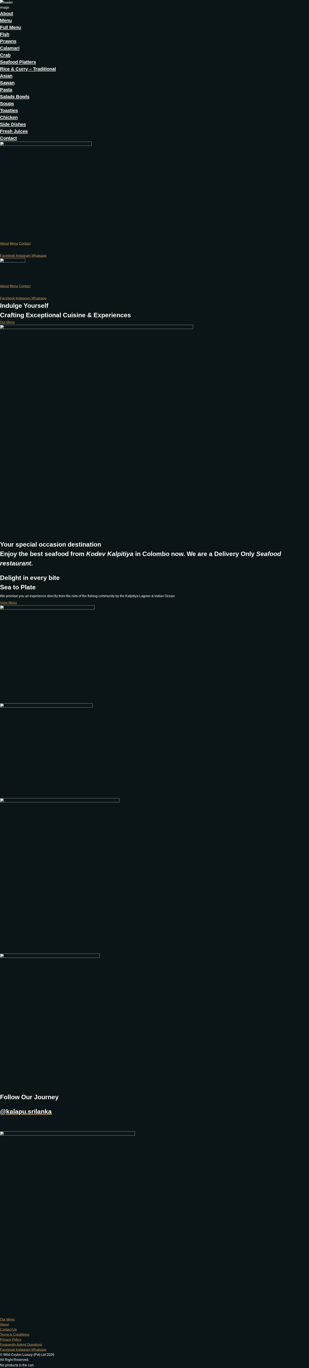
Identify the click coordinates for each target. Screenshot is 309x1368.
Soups (7, 103)
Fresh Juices (14, 131)
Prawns (8, 41)
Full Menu (10, 27)
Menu (6, 20)
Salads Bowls (14, 96)
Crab (5, 55)
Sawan (7, 82)
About (6, 13)
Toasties (9, 110)
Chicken (9, 117)
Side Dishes (13, 124)
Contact (8, 138)
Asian (6, 75)
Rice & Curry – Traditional (28, 69)
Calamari (10, 48)
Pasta (6, 89)
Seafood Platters (18, 62)
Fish (4, 34)
